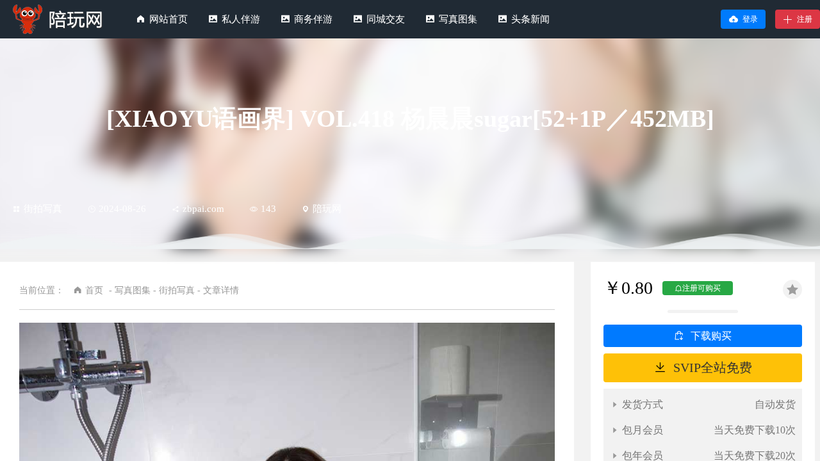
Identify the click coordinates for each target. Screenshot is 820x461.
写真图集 (458, 19)
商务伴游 (313, 19)
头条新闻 (530, 19)
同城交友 (385, 19)
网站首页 (168, 19)
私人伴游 (241, 19)
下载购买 (711, 335)
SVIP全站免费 (712, 367)
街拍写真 (43, 209)
